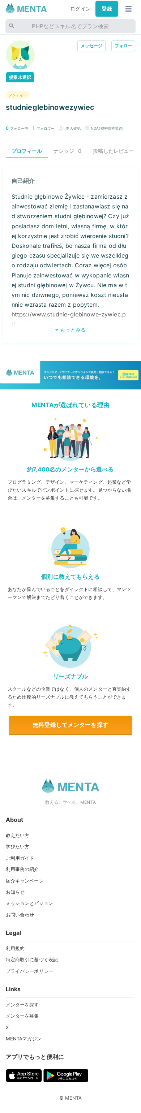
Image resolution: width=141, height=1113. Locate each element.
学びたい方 (18, 846)
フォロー (123, 45)
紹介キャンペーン (25, 881)
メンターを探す (22, 1005)
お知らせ (15, 892)
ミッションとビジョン (29, 903)
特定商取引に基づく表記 (32, 959)
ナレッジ (67, 151)
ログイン (80, 9)
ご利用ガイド (20, 858)
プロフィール (27, 151)
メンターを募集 (22, 1016)
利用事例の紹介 (22, 869)
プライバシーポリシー (29, 971)
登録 (107, 9)
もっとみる (72, 330)
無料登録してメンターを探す (70, 724)
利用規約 (15, 948)
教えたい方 (18, 835)
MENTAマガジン (24, 1038)
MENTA (73, 1098)
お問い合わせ (20, 915)
